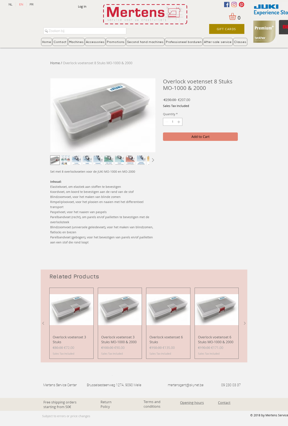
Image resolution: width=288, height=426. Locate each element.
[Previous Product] (43, 323)
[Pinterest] (241, 4)
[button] (236, 16)
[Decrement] (166, 122)
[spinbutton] (172, 122)
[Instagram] (234, 4)
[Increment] (179, 122)
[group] (144, 323)
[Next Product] (244, 323)
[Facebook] (226, 4)
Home (55, 63)
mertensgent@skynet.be (185, 385)
